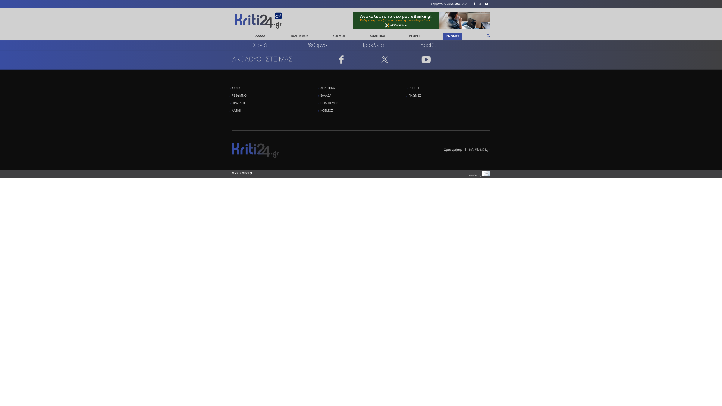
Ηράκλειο (372, 45)
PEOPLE (414, 36)
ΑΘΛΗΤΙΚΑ (377, 36)
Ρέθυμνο (316, 45)
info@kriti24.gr (479, 149)
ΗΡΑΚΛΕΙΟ (239, 103)
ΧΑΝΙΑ (236, 87)
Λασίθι (428, 45)
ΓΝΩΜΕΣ (452, 36)
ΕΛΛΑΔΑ (259, 36)
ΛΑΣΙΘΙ (236, 110)
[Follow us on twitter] (480, 4)
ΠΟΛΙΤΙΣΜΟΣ (299, 36)
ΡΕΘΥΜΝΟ (239, 95)
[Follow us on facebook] (474, 4)
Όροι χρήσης (453, 149)
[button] (488, 35)
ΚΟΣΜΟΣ (339, 36)
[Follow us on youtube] (486, 4)
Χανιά (260, 45)
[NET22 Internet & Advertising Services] (486, 175)
